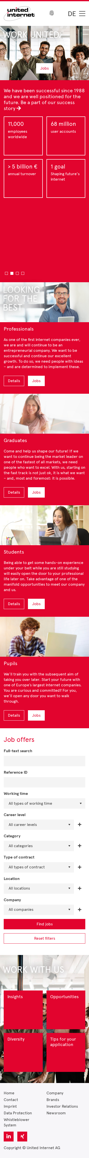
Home (9, 1093)
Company (12, 900)
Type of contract (19, 857)
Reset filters (44, 938)
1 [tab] (6, 273)
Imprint (10, 1106)
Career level (14, 815)
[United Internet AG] (19, 13)
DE (72, 13)
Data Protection (18, 1113)
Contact (11, 1099)
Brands (52, 1099)
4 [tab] (22, 273)
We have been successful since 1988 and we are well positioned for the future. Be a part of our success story (44, 99)
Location (12, 879)
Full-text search (18, 751)
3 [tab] (17, 273)
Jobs (44, 68)
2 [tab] (11, 273)
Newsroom (56, 1113)
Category (12, 836)
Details (14, 380)
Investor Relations (62, 1106)
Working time (16, 793)
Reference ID (15, 772)
